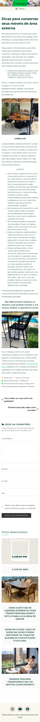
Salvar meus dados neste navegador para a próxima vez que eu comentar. (20, 506)
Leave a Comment (22, 378)
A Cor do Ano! (20, 569)
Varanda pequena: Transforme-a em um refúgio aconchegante (20, 682)
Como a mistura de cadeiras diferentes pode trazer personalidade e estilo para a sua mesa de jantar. (20, 613)
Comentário (7, 439)
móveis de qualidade (9, 386)
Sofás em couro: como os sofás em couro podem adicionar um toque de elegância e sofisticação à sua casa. (20, 635)
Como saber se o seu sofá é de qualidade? (18, 399)
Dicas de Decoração (11, 381)
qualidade (22, 386)
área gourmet (9, 384)
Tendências (24, 381)
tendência (30, 386)
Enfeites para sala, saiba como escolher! (22, 408)
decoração (19, 384)
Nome (5, 469)
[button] (20, 9)
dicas (32, 384)
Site (3, 493)
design (27, 384)
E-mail (5, 481)
